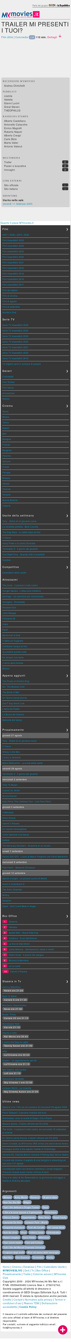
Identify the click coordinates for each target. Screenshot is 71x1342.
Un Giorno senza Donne (14, 697)
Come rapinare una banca (15, 834)
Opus (45, 1207)
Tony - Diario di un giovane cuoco (19, 521)
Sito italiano (11, 189)
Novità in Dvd (9, 312)
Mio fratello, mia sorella (14, 1069)
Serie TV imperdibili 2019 (15, 358)
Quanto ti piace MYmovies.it (17, 223)
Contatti (18, 1299)
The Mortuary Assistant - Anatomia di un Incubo (26, 845)
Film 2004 (7, 37)
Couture (6, 559)
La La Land (14, 965)
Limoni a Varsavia (11, 757)
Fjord (5, 629)
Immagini (9, 169)
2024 (26, 234)
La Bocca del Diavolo (13, 714)
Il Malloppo (8, 812)
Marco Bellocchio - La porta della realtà (22, 762)
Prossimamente (12, 1274)
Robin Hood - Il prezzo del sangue (26, 954)
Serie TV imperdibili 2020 (15, 352)
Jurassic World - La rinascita (16, 1087)
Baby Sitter (44, 1217)
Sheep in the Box (11, 751)
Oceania (13, 921)
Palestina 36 (8, 618)
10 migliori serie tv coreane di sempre (21, 363)
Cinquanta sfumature (13, 1227)
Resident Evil (9, 607)
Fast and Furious (34, 1242)
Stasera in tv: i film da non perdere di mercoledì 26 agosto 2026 (34, 1107)
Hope (5, 624)
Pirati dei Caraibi (36, 1227)
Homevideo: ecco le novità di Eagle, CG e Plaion (27, 1118)
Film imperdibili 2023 (13, 251)
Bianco (5, 668)
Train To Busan (10, 784)
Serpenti (6, 900)
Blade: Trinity (9, 1014)
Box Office (42, 1270)
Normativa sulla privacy (38, 1299)
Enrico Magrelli (13, 128)
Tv (32, 1270)
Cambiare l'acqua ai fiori (14, 646)
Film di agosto (9, 301)
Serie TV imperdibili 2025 (15, 324)
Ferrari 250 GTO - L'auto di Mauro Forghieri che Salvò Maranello (35, 856)
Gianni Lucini (11, 103)
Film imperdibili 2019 (13, 273)
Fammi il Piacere (10, 823)
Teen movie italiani (12, 1242)
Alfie (4, 1051)
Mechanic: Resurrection (14, 1005)
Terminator (38, 1257)
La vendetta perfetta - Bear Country (20, 526)
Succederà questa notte (14, 651)
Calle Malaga (9, 612)
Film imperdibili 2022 (13, 256)
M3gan (27, 1202)
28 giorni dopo (50, 1197)
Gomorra (35, 1197)
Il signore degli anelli (13, 1252)
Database (28, 1266)
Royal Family (59, 1217)
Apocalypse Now (10, 1023)
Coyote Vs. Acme (11, 790)
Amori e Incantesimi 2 (13, 883)
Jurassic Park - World (36, 1222)
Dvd (26, 1270)
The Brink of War (10, 692)
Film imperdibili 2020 (13, 267)
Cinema (16, 1266)
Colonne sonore (42, 1274)
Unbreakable (53, 1232)
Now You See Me (11, 1202)
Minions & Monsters (19, 960)
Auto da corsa (10, 1232)
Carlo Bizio (10, 139)
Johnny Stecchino (11, 986)
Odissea (13, 927)
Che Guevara (22, 1257)
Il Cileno (6, 537)
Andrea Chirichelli (14, 85)
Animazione (8, 393)
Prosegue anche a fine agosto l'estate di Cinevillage (28, 1148)
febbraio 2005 (24, 203)
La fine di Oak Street (19, 943)
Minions (7, 1197)
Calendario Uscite (54, 1266)
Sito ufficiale (11, 185)
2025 (19, 234)
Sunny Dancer (9, 795)
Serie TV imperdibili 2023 (15, 336)
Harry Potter (29, 1237)
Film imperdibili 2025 (13, 240)
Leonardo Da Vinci (12, 1222)
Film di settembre (11, 306)
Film (39, 1266)
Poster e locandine (15, 166)
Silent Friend (9, 817)
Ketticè (5, 840)
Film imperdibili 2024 (13, 245)
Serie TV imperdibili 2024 (15, 330)
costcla (8, 96)
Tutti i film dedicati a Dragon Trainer (21, 1207)
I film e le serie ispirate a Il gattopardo (22, 1212)
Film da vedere (10, 290)
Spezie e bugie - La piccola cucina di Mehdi (24, 878)
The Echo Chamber (12, 889)
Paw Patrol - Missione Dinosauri (18, 867)
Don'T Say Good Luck (13, 703)
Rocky (50, 1257)
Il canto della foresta (12, 662)
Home (6, 1266)
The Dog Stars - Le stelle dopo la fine (21, 532)
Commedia (21, 37)
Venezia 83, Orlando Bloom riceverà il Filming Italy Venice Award (35, 1154)
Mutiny (5, 895)
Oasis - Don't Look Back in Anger (19, 906)
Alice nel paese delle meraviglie (43, 1252)
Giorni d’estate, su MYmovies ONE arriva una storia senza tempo (35, 1143)
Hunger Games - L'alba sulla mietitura (21, 590)
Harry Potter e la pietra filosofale (19, 543)
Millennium (44, 1237)
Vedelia (8, 99)
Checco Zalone (10, 1217)
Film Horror (8, 387)
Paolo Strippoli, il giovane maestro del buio (24, 1112)
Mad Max (7, 1257)
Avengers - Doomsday (13, 601)
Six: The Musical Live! (13, 686)
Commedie (7, 376)
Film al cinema (9, 295)
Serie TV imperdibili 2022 (15, 341)
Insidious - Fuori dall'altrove (23, 938)
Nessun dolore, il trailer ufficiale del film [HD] (25, 1123)
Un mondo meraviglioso (14, 828)
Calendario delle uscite (14, 572)
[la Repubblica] (51, 7)
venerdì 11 (9, 203)
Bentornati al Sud (11, 635)
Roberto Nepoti (13, 131)
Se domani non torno (13, 657)
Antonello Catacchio (16, 124)
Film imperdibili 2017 (13, 284)
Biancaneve (51, 1212)
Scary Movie (21, 1197)
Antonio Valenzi (13, 146)
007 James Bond (56, 1227)
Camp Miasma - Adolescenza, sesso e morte (31, 949)
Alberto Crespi (12, 135)
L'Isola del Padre (11, 708)
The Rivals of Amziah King (15, 681)
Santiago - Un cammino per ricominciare (22, 596)
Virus (23, 1232)
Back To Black (9, 996)
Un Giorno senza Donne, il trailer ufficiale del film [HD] (30, 1137)
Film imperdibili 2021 (13, 262)
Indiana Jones (37, 1232)
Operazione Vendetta (13, 1078)
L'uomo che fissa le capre (15, 1042)
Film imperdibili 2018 (13, 279)
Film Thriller (8, 382)
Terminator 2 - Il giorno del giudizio (20, 548)
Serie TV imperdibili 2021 (15, 347)
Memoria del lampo (12, 719)
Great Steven (12, 107)
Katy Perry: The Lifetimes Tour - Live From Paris (26, 801)
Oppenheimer (28, 1217)
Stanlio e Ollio (9, 1032)
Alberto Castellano (15, 121)
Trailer (8, 162)
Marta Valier (11, 142)
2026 (12, 234)
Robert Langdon (11, 1237)
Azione (5, 398)
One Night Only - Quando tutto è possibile (23, 554)
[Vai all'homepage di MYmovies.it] (20, 17)
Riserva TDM (31, 1303)
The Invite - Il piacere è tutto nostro (20, 585)
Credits (7, 1299)
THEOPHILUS (12, 110)
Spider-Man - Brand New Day (23, 932)
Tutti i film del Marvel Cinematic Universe (23, 1247)
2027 (5, 234)
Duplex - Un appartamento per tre (19, 1060)
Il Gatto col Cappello (12, 640)
